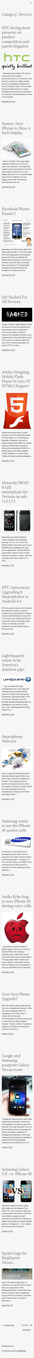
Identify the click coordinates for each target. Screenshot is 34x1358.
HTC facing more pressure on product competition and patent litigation (16, 36)
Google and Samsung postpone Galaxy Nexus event (15, 1063)
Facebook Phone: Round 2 (16, 211)
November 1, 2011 (8, 875)
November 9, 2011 (8, 461)
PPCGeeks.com (8, 1346)
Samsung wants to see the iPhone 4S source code (16, 826)
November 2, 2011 (8, 799)
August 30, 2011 (7, 1305)
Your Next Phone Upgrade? (16, 996)
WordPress (22, 1351)
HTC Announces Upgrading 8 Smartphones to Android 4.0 (15, 594)
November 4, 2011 (8, 714)
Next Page (27, 1330)
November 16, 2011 (8, 350)
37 (31, 1325)
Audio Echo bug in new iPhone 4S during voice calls (16, 901)
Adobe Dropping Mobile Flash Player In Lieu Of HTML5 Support (16, 379)
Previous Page (8, 1325)
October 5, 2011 (7, 1231)
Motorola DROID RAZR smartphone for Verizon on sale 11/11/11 (15, 491)
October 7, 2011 (7, 1147)
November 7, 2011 (8, 565)
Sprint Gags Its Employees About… (14, 1258)
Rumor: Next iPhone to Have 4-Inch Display (16, 128)
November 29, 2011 (8, 101)
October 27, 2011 (7, 1034)
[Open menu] (31, 3)
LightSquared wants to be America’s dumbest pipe (13, 662)
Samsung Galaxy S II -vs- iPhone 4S (17, 1171)
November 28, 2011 (8, 187)
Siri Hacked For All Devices (14, 299)
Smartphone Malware (12, 738)
